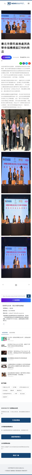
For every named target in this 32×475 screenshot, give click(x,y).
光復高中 (5, 397)
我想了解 (16, 455)
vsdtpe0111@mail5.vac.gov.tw (16, 313)
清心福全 (22, 393)
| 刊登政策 (7, 470)
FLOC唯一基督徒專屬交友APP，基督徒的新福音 (19, 338)
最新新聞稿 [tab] (12, 332)
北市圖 (14, 387)
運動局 (12, 390)
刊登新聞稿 (16, 420)
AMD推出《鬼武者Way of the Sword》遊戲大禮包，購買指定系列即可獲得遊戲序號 (19, 352)
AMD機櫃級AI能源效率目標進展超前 (17, 358)
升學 (16, 393)
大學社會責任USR (24, 387)
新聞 (23, 57)
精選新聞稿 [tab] (5, 332)
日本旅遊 (5, 390)
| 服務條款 (12, 470)
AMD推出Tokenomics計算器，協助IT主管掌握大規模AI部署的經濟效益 (19, 345)
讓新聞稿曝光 (16, 437)
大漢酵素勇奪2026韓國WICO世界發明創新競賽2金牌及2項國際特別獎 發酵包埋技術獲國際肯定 (19, 366)
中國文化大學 (6, 387)
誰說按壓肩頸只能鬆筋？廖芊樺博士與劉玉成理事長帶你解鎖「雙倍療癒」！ (19, 373)
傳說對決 (19, 390)
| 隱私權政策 (18, 470)
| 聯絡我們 (24, 470)
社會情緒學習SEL (7, 393)
